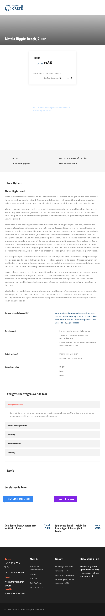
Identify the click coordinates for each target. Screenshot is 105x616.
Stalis (93, 319)
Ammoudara (61, 313)
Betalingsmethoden (64, 566)
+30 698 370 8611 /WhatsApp (48, 117)
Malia (76, 319)
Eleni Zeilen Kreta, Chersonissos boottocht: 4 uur (20, 527)
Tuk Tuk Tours (36, 583)
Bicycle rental (36, 587)
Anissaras (80, 313)
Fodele (63, 322)
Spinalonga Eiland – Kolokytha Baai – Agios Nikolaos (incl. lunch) (70, 528)
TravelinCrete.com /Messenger (49, 131)
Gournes (90, 313)
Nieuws (33, 574)
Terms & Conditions (64, 575)
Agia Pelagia (73, 322)
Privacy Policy (61, 570)
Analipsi (71, 313)
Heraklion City (69, 316)
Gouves (58, 316)
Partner (33, 578)
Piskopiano (85, 319)
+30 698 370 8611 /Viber (45, 124)
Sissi (57, 322)
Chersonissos (83, 316)
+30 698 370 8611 (42, 137)
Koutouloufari (66, 319)
